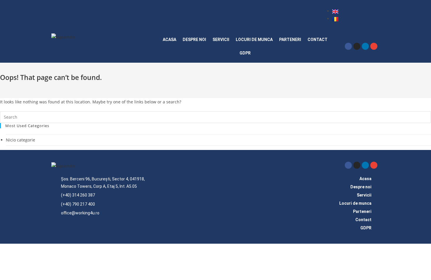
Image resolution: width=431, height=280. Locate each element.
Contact (318, 39)
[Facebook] (348, 46)
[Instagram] (356, 46)
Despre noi (194, 39)
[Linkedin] (365, 46)
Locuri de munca (254, 39)
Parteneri (290, 39)
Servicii (221, 39)
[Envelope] (373, 46)
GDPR (245, 53)
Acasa (169, 39)
